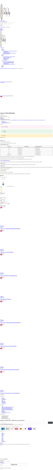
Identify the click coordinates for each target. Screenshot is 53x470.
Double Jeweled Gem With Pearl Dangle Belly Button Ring (9, 369)
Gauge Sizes (3, 399)
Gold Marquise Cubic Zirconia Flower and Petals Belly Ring (10, 393)
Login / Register (4, 441)
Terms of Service (4, 403)
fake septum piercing (5, 63)
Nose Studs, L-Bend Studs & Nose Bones (8, 62)
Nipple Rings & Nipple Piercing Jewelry (7, 407)
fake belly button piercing (6, 53)
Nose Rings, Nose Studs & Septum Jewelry (7, 408)
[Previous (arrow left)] (0, 469)
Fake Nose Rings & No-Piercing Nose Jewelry (9, 64)
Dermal (3, 410)
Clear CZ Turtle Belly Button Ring (4, 95)
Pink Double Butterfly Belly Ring (5, 299)
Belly (2, 406)
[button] (1, 227)
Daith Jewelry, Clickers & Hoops (7, 57)
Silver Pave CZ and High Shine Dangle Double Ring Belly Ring (10, 322)
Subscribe (50, 422)
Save (1, 96)
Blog (2, 400)
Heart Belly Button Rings (6, 52)
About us (3, 397)
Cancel (8, 203)
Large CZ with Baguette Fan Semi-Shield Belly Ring (8, 275)
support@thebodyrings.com (6, 160)
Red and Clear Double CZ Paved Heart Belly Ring (8, 346)
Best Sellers (3, 411)
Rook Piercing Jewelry (6, 58)
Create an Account (4, 21)
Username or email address (3, 22)
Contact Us (3, 398)
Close (1, 443)
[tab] (27, 121)
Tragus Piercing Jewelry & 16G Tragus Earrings (9, 56)
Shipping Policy (4, 402)
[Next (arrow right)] (1, 469)
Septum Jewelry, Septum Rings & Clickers (8, 61)
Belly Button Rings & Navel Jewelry (6, 68)
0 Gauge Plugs (5, 59)
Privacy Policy (3, 401)
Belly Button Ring (5, 51)
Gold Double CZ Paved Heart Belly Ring (6, 252)
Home (1, 68)
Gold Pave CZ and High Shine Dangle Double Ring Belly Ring (10, 228)
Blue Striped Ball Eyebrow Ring (4, 81)
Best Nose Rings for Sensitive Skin (6, 412)
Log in (1, 25)
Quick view (1, 225)
